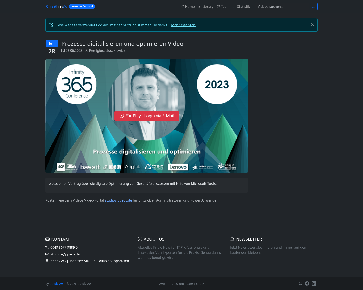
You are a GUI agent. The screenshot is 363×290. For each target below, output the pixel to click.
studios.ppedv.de (118, 200)
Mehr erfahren (183, 25)
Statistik (243, 6)
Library (207, 6)
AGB (162, 284)
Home (190, 6)
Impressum (176, 284)
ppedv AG (56, 284)
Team (225, 6)
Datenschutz (195, 284)
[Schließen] (312, 24)
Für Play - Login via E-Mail (149, 115)
